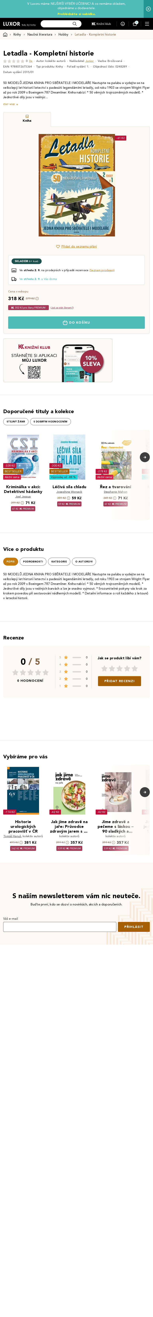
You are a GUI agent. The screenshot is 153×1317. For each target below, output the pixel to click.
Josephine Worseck (69, 492)
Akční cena (12, 477)
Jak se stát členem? (62, 307)
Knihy (17, 34)
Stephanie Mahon (116, 492)
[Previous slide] (32, 185)
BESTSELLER (13, 471)
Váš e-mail (10, 919)
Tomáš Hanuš (12, 836)
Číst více (9, 104)
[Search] (75, 24)
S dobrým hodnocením (50, 421)
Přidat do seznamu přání (79, 246)
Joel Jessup (23, 496)
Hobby (63, 34)
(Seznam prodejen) (102, 270)
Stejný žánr (16, 421)
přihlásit (133, 927)
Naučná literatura (39, 34)
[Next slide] (121, 185)
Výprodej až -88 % (63, 477)
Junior (89, 61)
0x (30, 61)
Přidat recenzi (119, 681)
